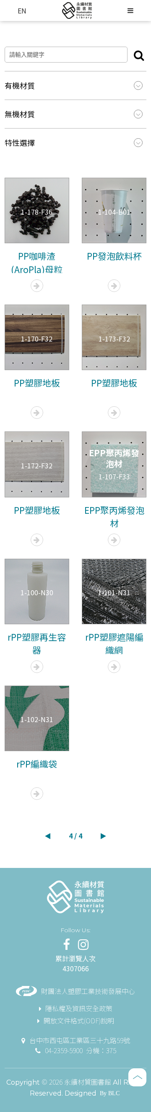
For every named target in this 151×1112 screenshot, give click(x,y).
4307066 (75, 968)
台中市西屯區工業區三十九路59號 (79, 1040)
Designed (80, 1093)
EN (22, 10)
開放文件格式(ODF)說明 (79, 1020)
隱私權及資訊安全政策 (78, 1008)
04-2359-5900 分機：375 (80, 1050)
